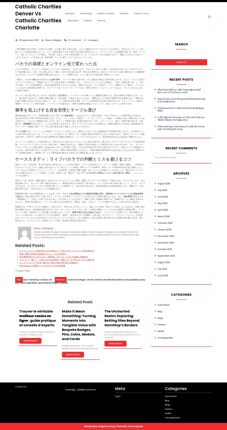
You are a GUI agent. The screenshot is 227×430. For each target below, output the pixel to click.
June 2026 (163, 196)
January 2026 (164, 229)
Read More (30, 340)
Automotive (164, 304)
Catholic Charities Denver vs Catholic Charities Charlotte (38, 17)
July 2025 (162, 268)
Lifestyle (124, 13)
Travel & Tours (141, 13)
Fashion (88, 20)
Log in (118, 396)
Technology (86, 13)
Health (161, 331)
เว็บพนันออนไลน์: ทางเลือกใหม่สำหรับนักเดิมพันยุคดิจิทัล (181, 109)
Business (69, 13)
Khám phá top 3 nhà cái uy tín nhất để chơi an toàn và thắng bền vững (181, 128)
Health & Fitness (105, 13)
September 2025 (166, 255)
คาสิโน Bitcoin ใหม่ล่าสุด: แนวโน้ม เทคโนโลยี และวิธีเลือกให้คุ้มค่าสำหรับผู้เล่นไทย (181, 118)
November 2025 (166, 242)
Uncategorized (165, 337)
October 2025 (165, 249)
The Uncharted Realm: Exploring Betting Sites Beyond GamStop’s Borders (122, 318)
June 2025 (163, 275)
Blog (28, 270)
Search (181, 44)
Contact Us (21, 386)
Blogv (160, 318)
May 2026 (162, 203)
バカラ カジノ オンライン (123, 150)
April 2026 (163, 209)
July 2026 (162, 190)
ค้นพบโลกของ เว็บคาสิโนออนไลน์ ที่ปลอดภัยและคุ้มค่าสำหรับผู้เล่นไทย (181, 100)
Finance (101, 20)
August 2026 (164, 183)
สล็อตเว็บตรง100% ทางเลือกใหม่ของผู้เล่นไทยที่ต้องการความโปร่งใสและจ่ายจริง (179, 91)
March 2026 (164, 216)
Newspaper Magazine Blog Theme (104, 426)
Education (73, 20)
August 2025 (164, 262)
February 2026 (165, 223)
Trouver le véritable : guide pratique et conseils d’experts (37, 318)
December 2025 (166, 236)
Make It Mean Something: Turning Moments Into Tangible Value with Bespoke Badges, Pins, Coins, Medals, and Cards (79, 325)
